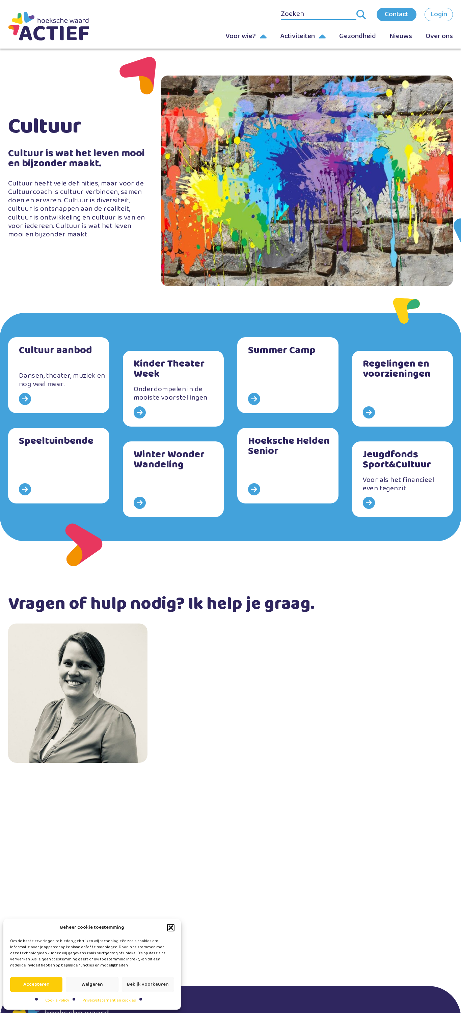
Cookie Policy (57, 1000)
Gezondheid (357, 36)
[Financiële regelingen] (402, 389)
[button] (170, 927)
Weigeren (92, 984)
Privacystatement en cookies (109, 1000)
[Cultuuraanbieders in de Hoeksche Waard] (58, 375)
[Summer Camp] (287, 375)
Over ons (439, 36)
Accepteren (36, 984)
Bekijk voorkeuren (148, 984)
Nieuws (400, 36)
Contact (396, 14)
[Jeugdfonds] (402, 479)
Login (438, 14)
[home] (48, 26)
